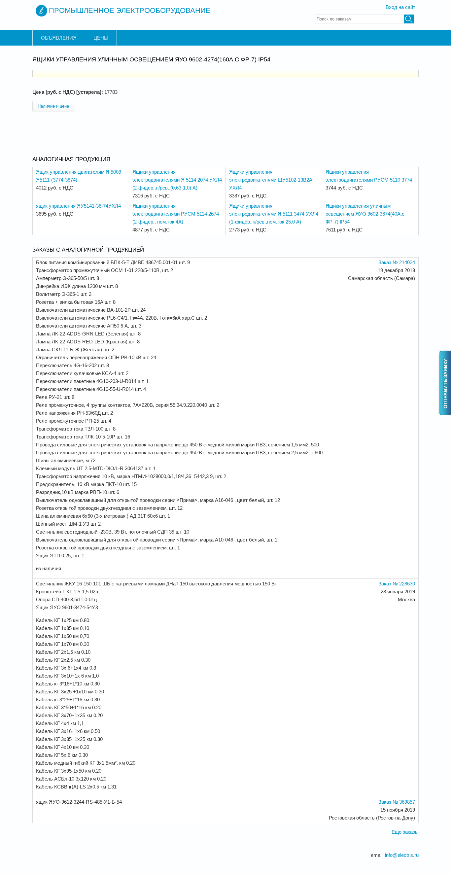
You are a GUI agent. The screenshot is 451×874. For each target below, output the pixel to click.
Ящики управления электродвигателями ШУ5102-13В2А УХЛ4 (270, 180)
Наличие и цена (53, 106)
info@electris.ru (402, 855)
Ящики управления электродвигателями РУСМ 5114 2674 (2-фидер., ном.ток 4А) (175, 214)
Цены (100, 38)
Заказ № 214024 (396, 262)
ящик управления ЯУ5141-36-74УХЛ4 (78, 206)
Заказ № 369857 (396, 802)
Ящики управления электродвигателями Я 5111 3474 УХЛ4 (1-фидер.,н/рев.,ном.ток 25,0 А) (273, 214)
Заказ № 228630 (396, 583)
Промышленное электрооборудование (130, 10)
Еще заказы (405, 832)
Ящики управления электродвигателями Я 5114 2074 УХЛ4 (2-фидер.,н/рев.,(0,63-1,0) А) (177, 180)
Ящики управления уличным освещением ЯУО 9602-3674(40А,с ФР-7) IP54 (365, 214)
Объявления (59, 38)
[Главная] (41, 11)
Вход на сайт (400, 7)
